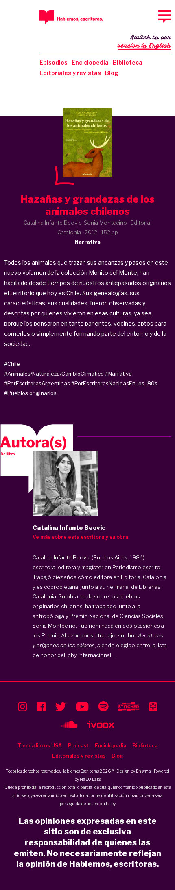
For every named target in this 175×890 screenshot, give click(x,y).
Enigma (143, 771)
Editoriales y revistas (70, 72)
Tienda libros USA (40, 746)
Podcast (78, 746)
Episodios (53, 62)
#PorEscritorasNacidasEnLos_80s (114, 383)
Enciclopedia (90, 62)
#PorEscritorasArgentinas (37, 383)
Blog (111, 72)
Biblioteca (127, 62)
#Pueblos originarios (30, 393)
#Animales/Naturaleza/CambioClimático (54, 373)
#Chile (12, 364)
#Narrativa (118, 373)
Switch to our (144, 41)
